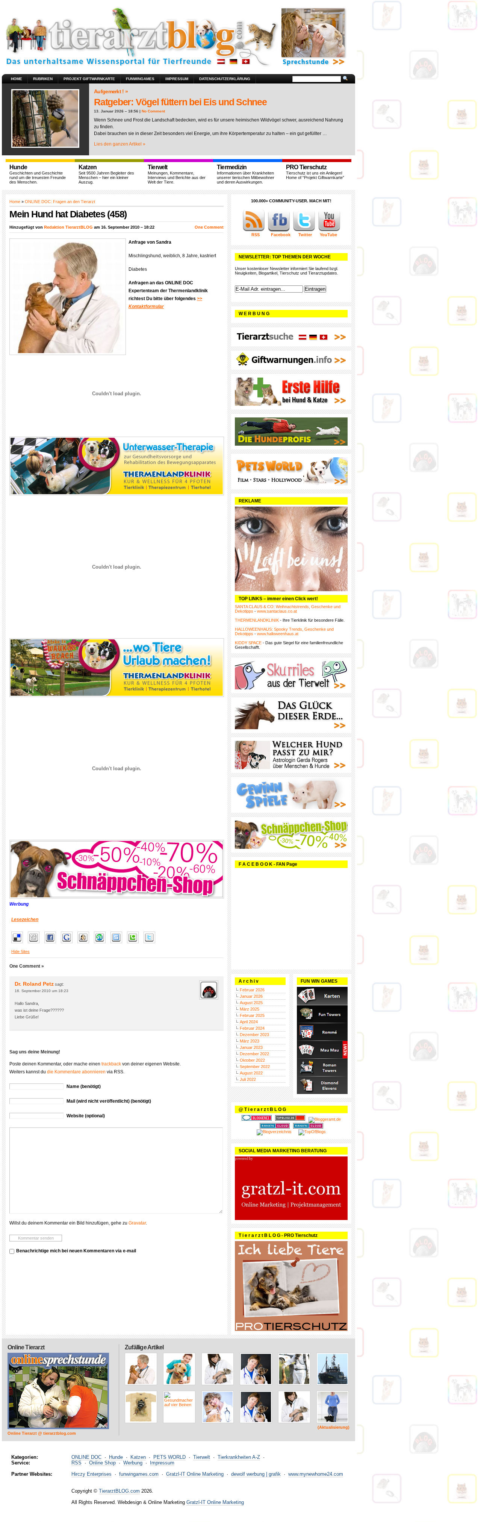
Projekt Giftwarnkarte (89, 79)
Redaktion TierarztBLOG (68, 227)
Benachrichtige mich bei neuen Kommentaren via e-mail (76, 1250)
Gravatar (137, 1223)
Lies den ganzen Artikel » (119, 144)
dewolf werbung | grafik (256, 1474)
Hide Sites (20, 951)
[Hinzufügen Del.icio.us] (19, 943)
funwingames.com (139, 1474)
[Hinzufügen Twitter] (151, 943)
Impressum (176, 79)
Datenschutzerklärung (224, 79)
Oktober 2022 (252, 1060)
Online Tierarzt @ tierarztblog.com (42, 1433)
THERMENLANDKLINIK (257, 620)
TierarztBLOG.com (119, 1491)
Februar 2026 (252, 990)
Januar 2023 (251, 1047)
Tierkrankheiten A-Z (239, 1457)
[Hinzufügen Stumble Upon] (101, 943)
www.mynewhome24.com (315, 1474)
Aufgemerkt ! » (111, 91)
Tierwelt (201, 1457)
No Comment (153, 111)
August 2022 (251, 1073)
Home (16, 79)
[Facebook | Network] (279, 230)
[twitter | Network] (304, 230)
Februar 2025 (252, 1015)
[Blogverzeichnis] (274, 1131)
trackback (111, 1064)
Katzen (138, 1457)
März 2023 (249, 1041)
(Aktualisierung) (333, 1427)
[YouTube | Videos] (329, 230)
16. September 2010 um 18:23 (41, 991)
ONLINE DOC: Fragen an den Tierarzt (60, 201)
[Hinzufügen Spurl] (118, 943)
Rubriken (43, 79)
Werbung (132, 1463)
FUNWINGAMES (140, 79)
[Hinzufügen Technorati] (134, 943)
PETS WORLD (169, 1457)
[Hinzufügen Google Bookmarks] (68, 943)
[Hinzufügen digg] (35, 943)
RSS (76, 1463)
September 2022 (255, 1066)
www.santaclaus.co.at (277, 611)
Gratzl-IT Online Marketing (195, 1474)
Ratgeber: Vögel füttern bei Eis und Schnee (180, 102)
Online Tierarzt (26, 1347)
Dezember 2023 (254, 1034)
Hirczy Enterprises (91, 1474)
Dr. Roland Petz (34, 984)
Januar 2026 (251, 996)
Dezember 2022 (254, 1054)
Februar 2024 (252, 1028)
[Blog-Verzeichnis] (257, 1119)
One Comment (209, 227)
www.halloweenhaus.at (277, 633)
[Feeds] (254, 230)
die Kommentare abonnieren (76, 1071)
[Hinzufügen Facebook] (52, 943)
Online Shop (102, 1463)
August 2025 (251, 1002)
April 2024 (249, 1022)
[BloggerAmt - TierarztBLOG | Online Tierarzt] (325, 1119)
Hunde (116, 1457)
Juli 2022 (248, 1079)
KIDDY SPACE (248, 642)
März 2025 (249, 1009)
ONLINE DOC (86, 1457)
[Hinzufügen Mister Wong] (85, 943)
